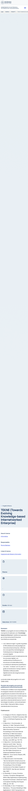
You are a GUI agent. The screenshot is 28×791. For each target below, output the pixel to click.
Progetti (13, 11)
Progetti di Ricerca (7, 505)
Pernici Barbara (5, 545)
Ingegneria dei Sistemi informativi (11, 554)
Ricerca (7, 11)
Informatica (4, 536)
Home (2, 11)
